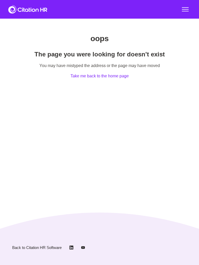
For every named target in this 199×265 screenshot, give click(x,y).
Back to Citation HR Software (37, 247)
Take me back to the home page (99, 76)
